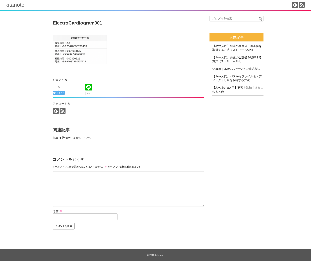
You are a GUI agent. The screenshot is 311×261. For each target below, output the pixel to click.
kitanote (14, 5)
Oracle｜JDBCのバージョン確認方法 (236, 68)
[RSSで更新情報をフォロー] (302, 5)
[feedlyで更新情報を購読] (295, 5)
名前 (57, 211)
